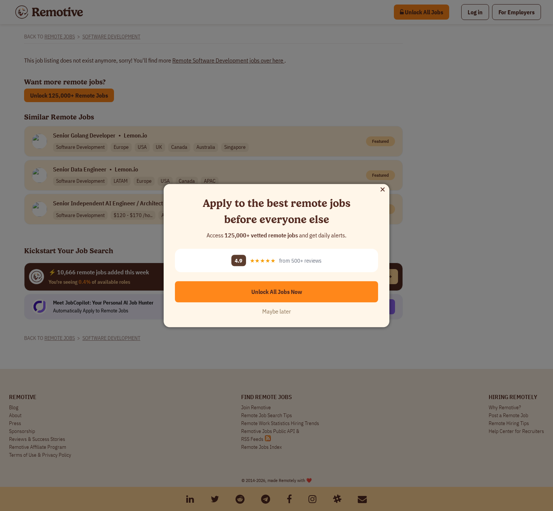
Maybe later (276, 311)
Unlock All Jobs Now (276, 291)
